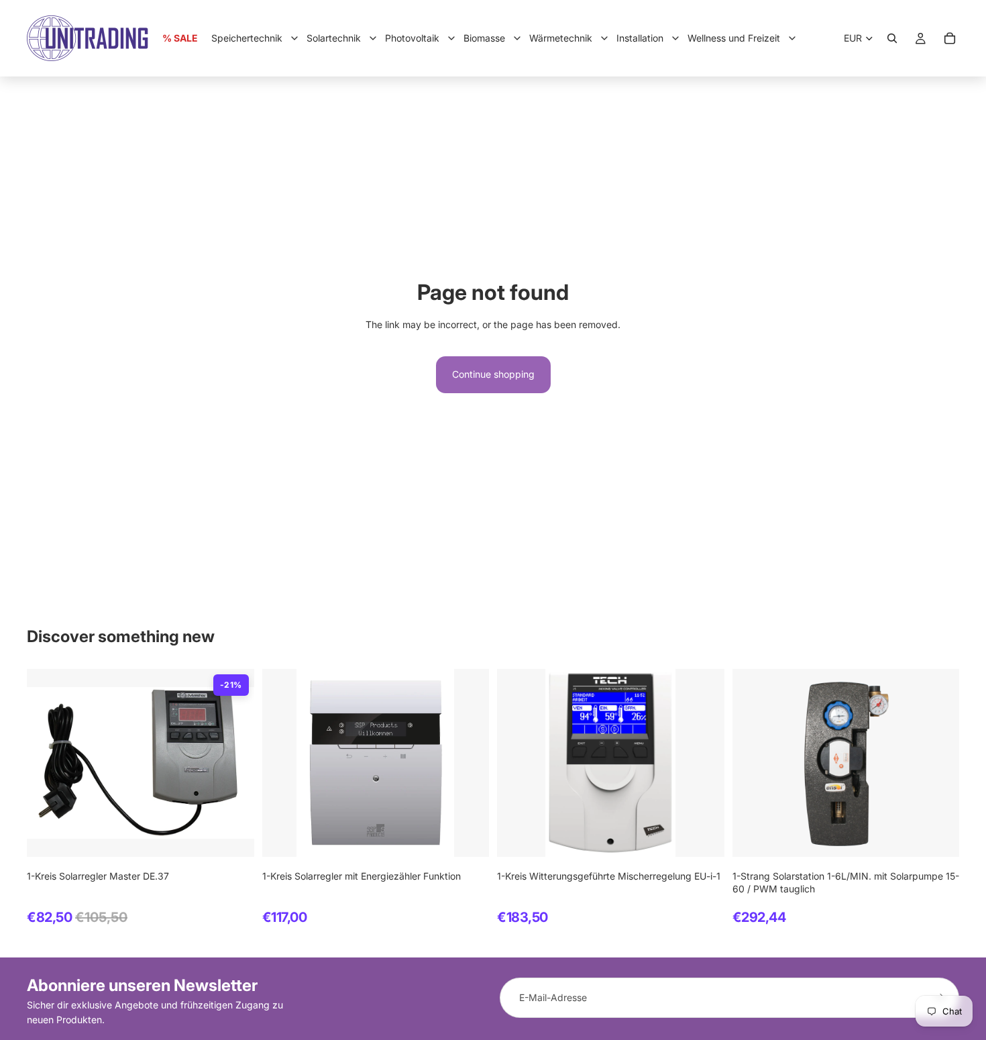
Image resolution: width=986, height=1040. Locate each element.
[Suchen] (892, 38)
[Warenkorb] (950, 38)
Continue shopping (493, 374)
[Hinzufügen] (233, 837)
